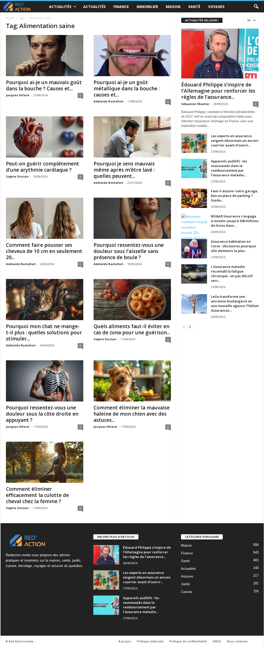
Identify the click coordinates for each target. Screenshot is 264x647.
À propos (125, 641)
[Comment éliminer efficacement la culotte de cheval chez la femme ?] (44, 462)
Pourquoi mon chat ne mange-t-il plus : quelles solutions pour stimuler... (44, 332)
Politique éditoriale (150, 641)
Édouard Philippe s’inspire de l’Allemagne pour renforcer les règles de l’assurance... (218, 90)
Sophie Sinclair (17, 176)
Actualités (60, 6)
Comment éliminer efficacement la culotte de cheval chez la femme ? (37, 495)
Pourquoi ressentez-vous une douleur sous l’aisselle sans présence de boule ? (129, 251)
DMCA (217, 641)
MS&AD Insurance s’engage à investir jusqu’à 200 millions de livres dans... (235, 221)
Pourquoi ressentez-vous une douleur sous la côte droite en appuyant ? (42, 413)
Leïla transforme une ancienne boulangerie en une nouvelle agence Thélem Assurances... (235, 303)
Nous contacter (237, 641)
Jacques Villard (17, 95)
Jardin (185, 584)
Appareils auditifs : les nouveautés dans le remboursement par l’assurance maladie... (229, 168)
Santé (194, 6)
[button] (256, 6)
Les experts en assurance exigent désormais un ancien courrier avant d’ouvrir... (234, 140)
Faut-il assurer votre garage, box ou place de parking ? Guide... (234, 196)
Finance (121, 6)
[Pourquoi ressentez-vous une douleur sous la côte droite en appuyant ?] (44, 380)
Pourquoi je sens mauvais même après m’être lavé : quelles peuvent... (124, 169)
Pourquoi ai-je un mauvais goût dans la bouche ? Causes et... (44, 85)
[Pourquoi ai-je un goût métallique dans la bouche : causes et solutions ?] (132, 55)
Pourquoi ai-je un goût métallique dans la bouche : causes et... (127, 88)
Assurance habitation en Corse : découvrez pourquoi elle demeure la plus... (233, 246)
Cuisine (186, 592)
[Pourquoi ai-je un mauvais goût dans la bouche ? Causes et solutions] (44, 55)
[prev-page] (183, 326)
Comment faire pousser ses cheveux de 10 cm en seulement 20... (44, 251)
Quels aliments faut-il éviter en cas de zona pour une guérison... (132, 329)
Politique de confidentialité (188, 641)
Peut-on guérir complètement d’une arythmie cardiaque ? (42, 166)
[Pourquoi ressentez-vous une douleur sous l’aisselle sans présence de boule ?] (132, 218)
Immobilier (147, 6)
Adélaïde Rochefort (108, 101)
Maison (173, 6)
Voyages (216, 6)
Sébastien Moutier (195, 104)
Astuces (187, 576)
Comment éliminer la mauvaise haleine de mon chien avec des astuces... (132, 413)
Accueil (10, 18)
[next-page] (190, 326)
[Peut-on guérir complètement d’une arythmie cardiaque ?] (44, 137)
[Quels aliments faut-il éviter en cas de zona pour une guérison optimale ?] (132, 299)
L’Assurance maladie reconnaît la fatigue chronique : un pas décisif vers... (232, 273)
